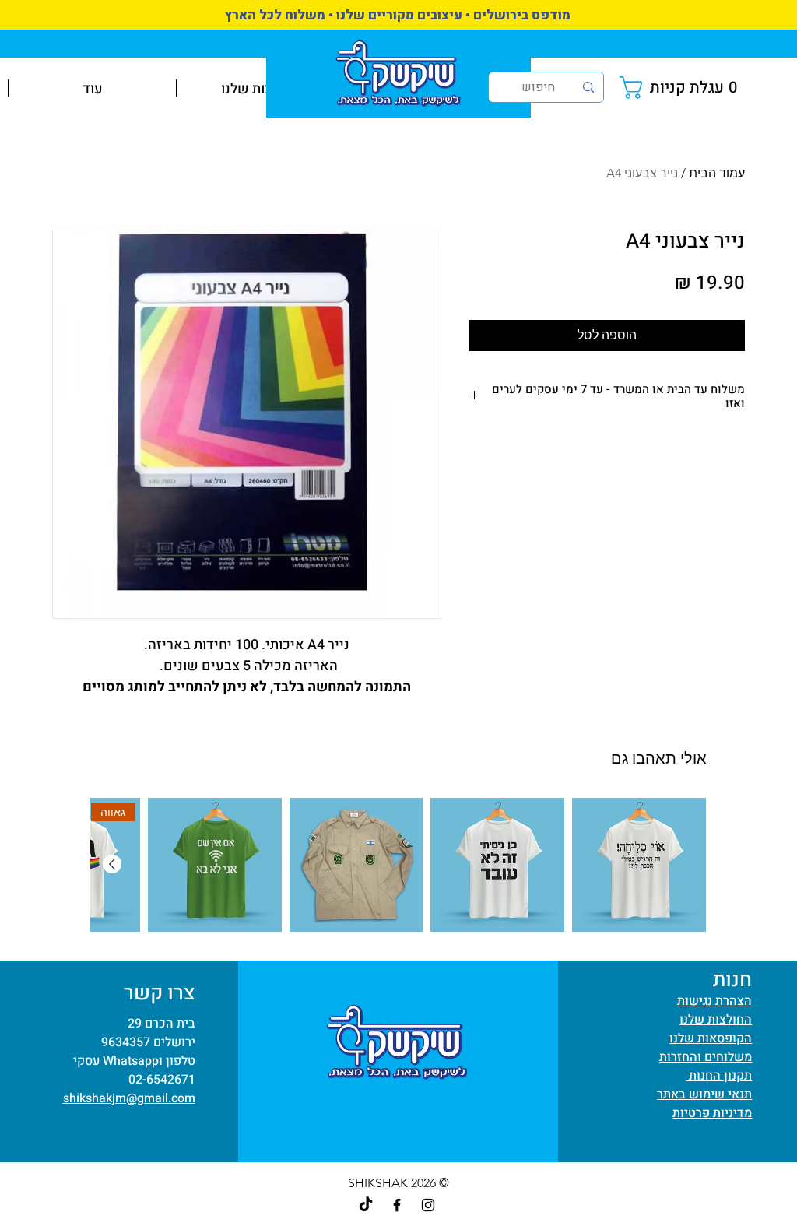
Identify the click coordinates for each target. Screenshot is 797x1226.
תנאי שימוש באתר (704, 1094)
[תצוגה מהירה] (639, 865)
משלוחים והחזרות (705, 1057)
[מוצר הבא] (112, 864)
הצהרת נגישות (714, 1001)
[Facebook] (397, 1205)
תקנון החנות (719, 1075)
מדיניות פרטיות (712, 1113)
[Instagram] (428, 1205)
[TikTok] (365, 1205)
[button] (682, 87)
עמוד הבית (717, 173)
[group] (398, 865)
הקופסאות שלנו (710, 1038)
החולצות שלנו (715, 1019)
